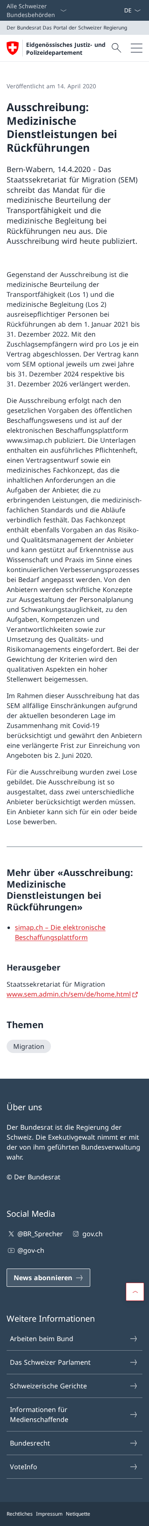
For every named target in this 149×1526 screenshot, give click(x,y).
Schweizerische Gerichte (48, 1385)
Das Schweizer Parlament (50, 1362)
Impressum (49, 1513)
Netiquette (78, 1513)
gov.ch (92, 1233)
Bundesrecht (30, 1443)
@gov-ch (30, 1250)
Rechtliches (20, 1513)
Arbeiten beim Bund (41, 1338)
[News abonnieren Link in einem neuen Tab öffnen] (120, 10)
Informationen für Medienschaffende (39, 1414)
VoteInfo (23, 1466)
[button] (135, 1292)
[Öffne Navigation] (136, 48)
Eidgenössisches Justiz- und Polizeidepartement (66, 48)
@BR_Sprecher (40, 1233)
